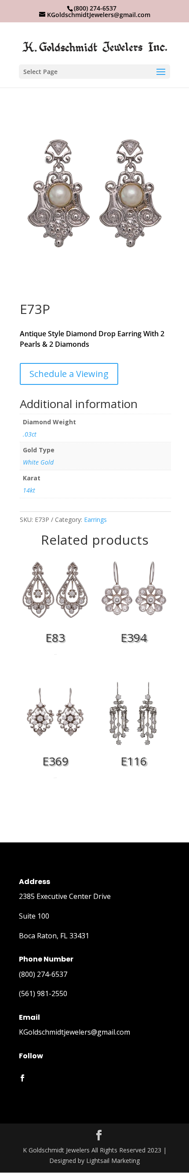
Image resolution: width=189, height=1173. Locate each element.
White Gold (38, 462)
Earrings (95, 519)
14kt (29, 490)
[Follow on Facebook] (22, 1078)
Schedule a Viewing (69, 374)
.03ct (29, 434)
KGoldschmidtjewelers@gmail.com (74, 1032)
